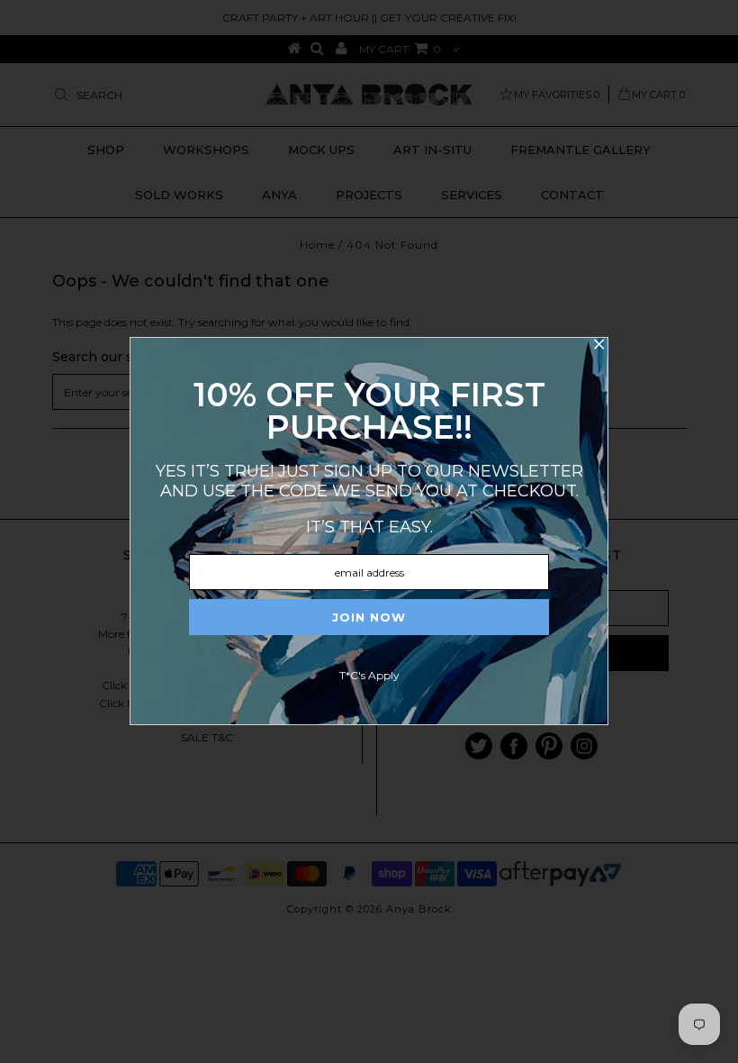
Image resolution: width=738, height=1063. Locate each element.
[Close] (598, 346)
